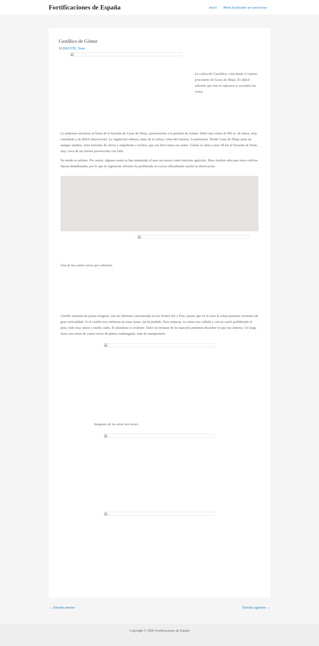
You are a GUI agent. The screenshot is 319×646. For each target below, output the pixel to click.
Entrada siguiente (256, 607)
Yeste (81, 48)
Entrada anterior (62, 607)
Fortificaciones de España (85, 7)
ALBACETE (67, 48)
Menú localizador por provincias (245, 7)
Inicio (213, 7)
